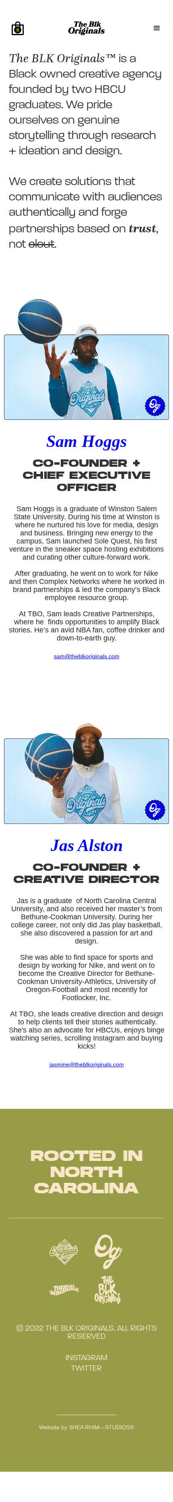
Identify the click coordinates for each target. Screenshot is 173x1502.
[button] (17, 28)
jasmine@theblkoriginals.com (86, 1064)
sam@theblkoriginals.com (86, 656)
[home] (99, 28)
